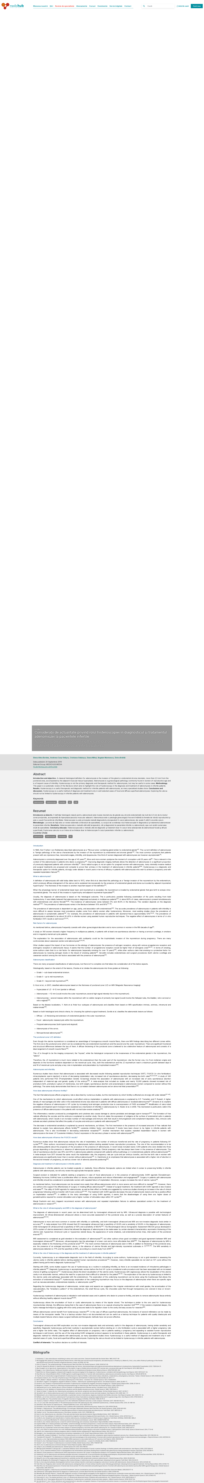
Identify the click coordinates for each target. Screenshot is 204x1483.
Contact (127, 6)
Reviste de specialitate (64, 6)
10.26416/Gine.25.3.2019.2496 (45, 767)
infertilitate (62, 836)
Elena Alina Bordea (41, 758)
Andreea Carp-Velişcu (59, 758)
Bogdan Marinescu (106, 758)
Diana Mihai (92, 758)
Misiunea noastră (40, 6)
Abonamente (81, 6)
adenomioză (38, 836)
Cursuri (92, 6)
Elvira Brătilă (120, 758)
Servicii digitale (116, 6)
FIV (70, 836)
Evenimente (102, 6)
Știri (51, 6)
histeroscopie (50, 836)
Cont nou (197, 6)
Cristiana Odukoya (78, 758)
